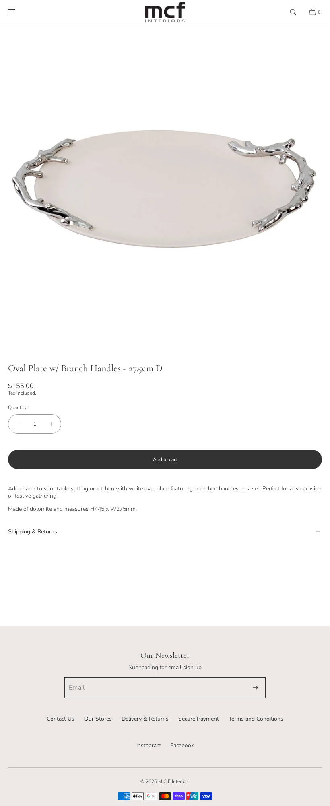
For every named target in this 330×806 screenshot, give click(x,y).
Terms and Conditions (256, 719)
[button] (293, 12)
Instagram (148, 745)
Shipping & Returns (32, 531)
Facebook (182, 745)
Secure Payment (198, 719)
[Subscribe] (255, 687)
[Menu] (18, 12)
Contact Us (60, 719)
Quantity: (18, 407)
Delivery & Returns (145, 719)
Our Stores (98, 719)
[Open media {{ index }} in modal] (165, 189)
